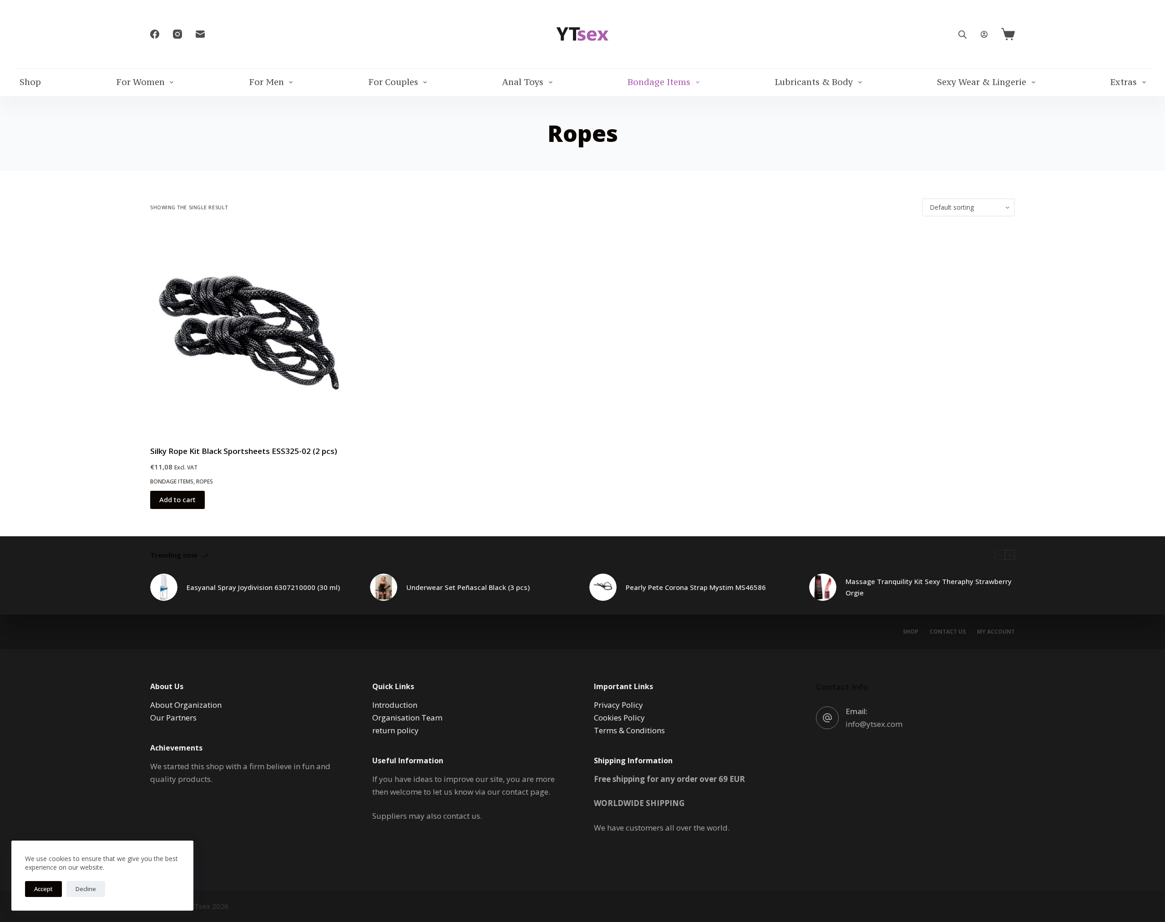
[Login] (984, 34)
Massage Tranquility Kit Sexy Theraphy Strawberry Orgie (929, 587)
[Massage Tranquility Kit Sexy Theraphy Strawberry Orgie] (822, 587)
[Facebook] (154, 34)
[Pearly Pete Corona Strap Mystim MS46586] (603, 587)
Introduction (394, 705)
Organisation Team (407, 717)
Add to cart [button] (177, 499)
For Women (140, 81)
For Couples (393, 81)
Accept (43, 889)
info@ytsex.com (874, 724)
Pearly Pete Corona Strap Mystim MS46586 (696, 587)
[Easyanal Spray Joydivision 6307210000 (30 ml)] (163, 587)
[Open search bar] (962, 34)
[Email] (200, 34)
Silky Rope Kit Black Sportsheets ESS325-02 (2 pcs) (243, 451)
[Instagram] (177, 34)
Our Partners (173, 717)
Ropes (204, 481)
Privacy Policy (618, 705)
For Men (266, 81)
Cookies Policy (619, 717)
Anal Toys (522, 81)
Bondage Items (659, 81)
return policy (395, 730)
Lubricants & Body (814, 81)
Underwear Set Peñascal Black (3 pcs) (468, 587)
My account (996, 631)
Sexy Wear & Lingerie (981, 81)
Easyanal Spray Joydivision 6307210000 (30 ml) (263, 587)
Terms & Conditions (629, 730)
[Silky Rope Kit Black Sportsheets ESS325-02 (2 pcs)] (253, 331)
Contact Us (948, 631)
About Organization (186, 705)
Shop (30, 81)
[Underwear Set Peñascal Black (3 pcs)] (383, 587)
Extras (1123, 81)
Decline (86, 889)
